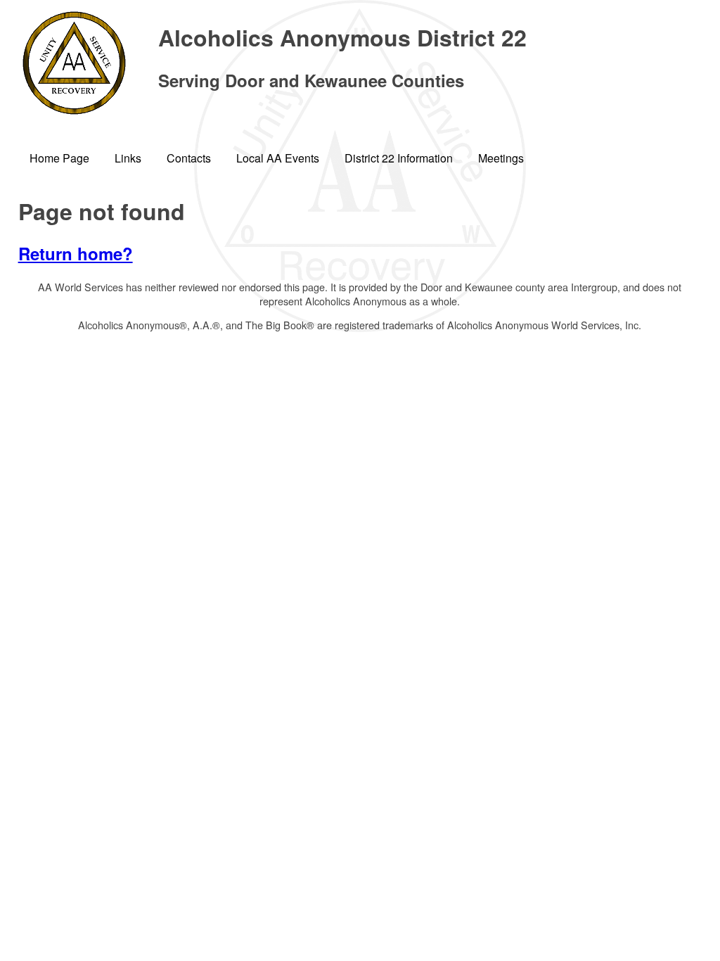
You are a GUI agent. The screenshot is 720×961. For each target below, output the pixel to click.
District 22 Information (399, 158)
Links (128, 158)
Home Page (59, 158)
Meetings (501, 158)
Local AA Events (277, 158)
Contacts (189, 158)
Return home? (75, 253)
